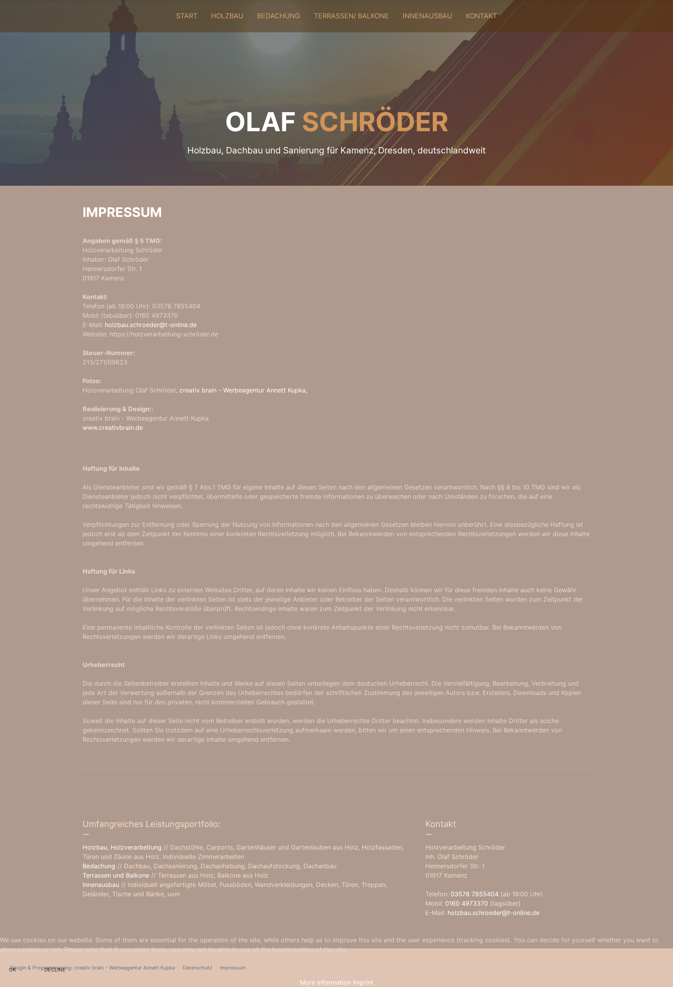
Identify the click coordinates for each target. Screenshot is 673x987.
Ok (12, 970)
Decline (54, 970)
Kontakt (481, 16)
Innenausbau (427, 16)
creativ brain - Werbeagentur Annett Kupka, (243, 390)
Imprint (363, 982)
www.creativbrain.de (113, 427)
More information (325, 982)
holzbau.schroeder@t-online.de (151, 325)
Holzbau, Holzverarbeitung (123, 847)
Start (186, 16)
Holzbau (227, 16)
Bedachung (278, 16)
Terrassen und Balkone (116, 875)
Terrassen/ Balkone (351, 16)
